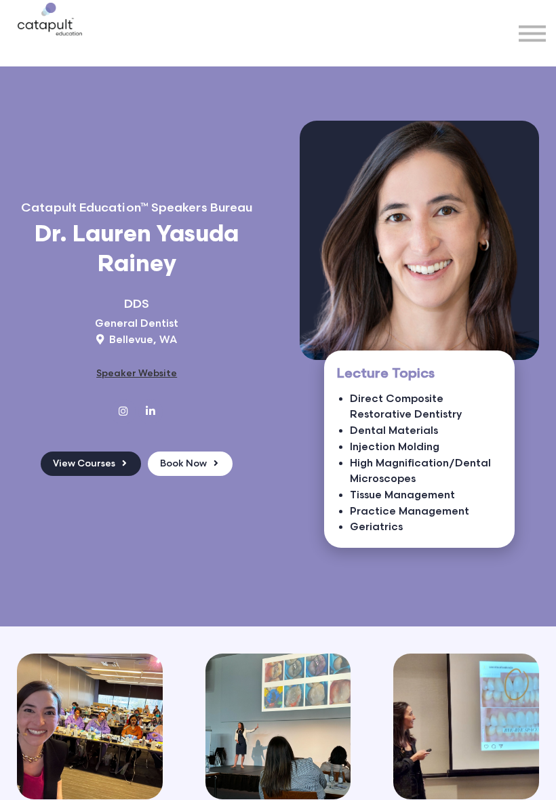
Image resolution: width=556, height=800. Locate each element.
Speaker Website (136, 373)
